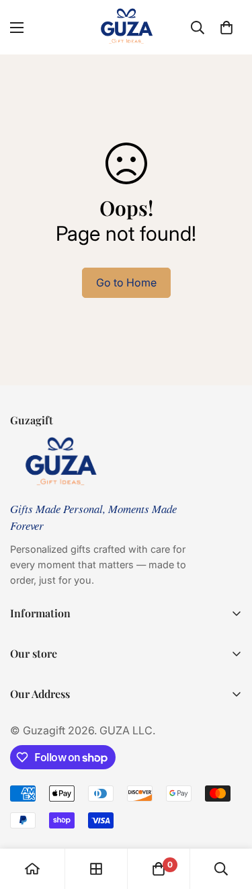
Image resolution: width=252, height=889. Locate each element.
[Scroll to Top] (227, 817)
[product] (32, 869)
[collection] (96, 869)
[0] (226, 27)
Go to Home (126, 282)
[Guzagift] (126, 27)
